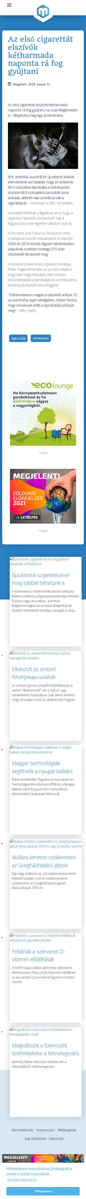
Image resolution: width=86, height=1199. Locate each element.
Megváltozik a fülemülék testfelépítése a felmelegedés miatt (45, 1053)
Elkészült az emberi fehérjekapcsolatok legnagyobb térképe (35, 676)
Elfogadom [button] (43, 1191)
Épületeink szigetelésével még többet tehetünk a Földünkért (40, 582)
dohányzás (41, 338)
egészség (18, 338)
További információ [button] (22, 1180)
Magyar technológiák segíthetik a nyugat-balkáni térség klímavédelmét (42, 770)
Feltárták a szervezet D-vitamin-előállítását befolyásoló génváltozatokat (44, 959)
